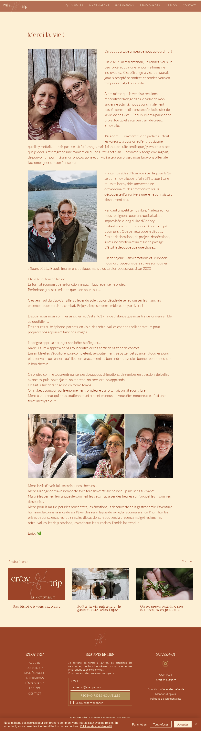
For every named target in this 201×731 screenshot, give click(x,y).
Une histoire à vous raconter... (36, 607)
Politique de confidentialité (96, 726)
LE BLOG (34, 688)
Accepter (182, 724)
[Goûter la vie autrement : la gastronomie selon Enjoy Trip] (100, 584)
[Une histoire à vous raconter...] (36, 584)
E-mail (75, 680)
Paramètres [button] (139, 724)
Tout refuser (160, 724)
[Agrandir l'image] (52, 446)
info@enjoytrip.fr (165, 679)
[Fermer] (196, 724)
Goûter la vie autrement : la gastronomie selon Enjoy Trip (99, 608)
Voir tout (187, 561)
